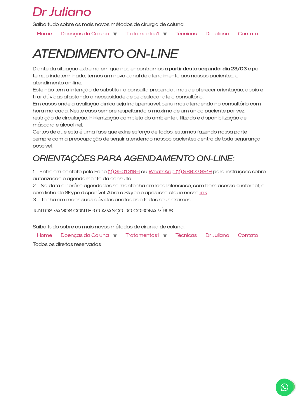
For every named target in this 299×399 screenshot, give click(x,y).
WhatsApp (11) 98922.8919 (180, 171)
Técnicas (186, 34)
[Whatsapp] (284, 387)
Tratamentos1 (142, 34)
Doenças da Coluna (85, 34)
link (203, 192)
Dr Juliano (62, 12)
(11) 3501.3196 (124, 171)
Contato (248, 34)
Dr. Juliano (217, 34)
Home (44, 34)
